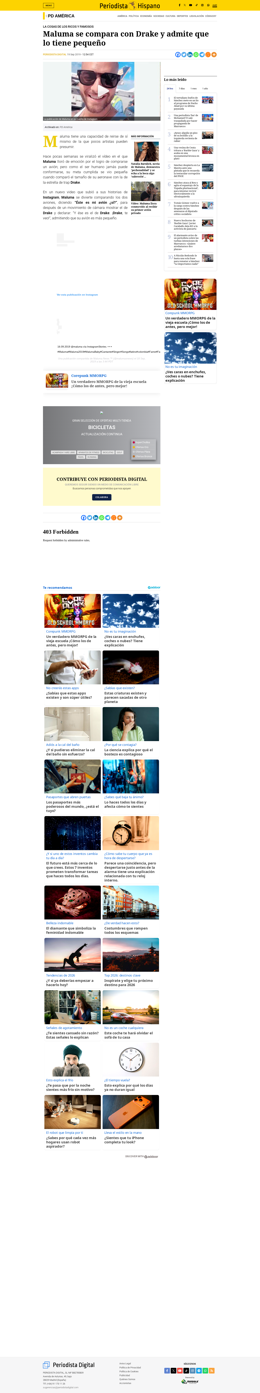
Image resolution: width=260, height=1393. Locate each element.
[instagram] (192, 1370)
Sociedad (158, 16)
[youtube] (180, 1370)
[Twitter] (184, 54)
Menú (49, 5)
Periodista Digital (55, 54)
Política (134, 16)
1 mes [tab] (193, 88)
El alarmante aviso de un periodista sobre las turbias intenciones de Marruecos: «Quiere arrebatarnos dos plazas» (186, 242)
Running (92, 457)
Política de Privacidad (130, 1367)
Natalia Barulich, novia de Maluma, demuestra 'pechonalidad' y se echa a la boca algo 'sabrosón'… (145, 170)
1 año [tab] (205, 88)
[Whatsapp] (196, 54)
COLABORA (102, 497)
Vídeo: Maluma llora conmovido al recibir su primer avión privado (144, 208)
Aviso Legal (125, 1363)
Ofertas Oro (141, 447)
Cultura (170, 16)
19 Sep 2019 (74, 54)
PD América (61, 15)
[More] (214, 54)
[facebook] (167, 1370)
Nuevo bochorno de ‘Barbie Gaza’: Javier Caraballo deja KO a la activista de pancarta (186, 224)
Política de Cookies (128, 1371)
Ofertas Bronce (143, 456)
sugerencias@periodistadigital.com (61, 1387)
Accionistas (125, 1383)
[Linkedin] (190, 54)
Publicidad (124, 1375)
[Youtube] (190, 5)
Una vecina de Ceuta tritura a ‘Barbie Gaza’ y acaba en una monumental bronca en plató (186, 153)
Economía (146, 16)
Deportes (182, 16)
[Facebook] (179, 5)
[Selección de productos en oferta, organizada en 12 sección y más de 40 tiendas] (101, 413)
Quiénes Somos (127, 1379)
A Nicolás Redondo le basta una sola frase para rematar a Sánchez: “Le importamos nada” (187, 259)
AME (214, 5)
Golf (119, 452)
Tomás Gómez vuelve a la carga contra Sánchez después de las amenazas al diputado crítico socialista (186, 208)
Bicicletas (108, 452)
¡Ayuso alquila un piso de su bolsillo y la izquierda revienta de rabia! (186, 137)
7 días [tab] (182, 88)
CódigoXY (210, 16)
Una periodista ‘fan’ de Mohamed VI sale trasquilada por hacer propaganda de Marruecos (186, 121)
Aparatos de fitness (89, 452)
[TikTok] (197, 5)
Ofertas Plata (142, 451)
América (122, 16)
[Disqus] (101, 1211)
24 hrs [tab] (170, 88)
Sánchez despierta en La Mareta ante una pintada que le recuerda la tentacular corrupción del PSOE (187, 170)
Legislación (196, 16)
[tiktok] (186, 1370)
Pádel (81, 457)
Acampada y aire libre (63, 452)
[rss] (212, 1370)
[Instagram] (202, 5)
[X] (185, 5)
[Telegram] (202, 54)
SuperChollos (142, 442)
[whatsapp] (208, 5)
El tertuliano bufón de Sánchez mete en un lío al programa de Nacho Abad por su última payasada (186, 103)
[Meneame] (208, 54)
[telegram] (199, 1370)
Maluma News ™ (102, 358)
